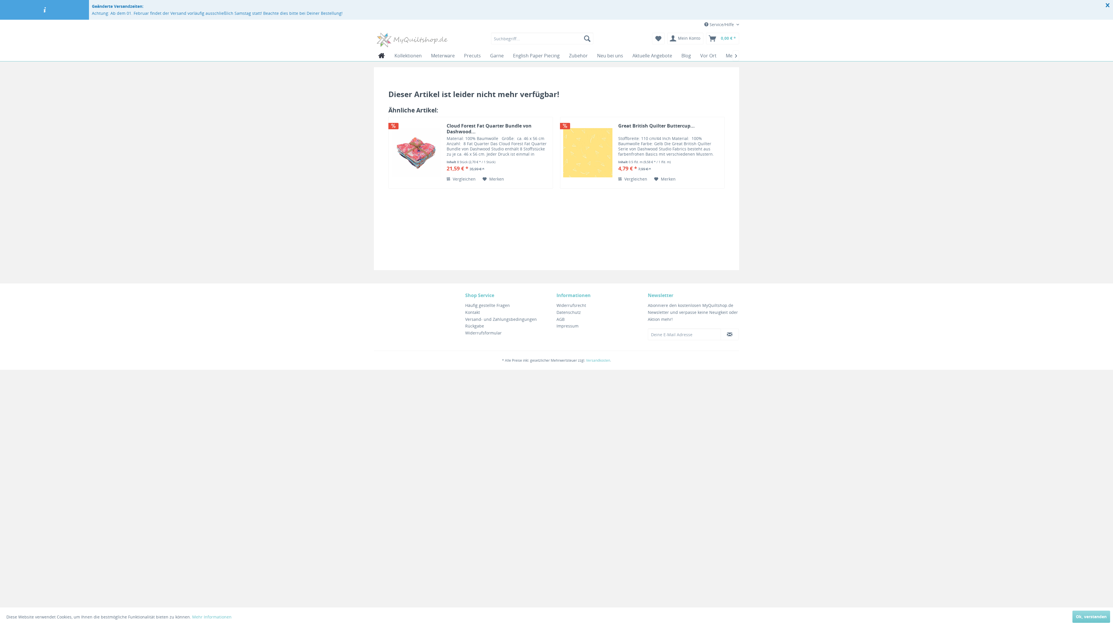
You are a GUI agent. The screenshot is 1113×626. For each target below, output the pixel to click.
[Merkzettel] (658, 38)
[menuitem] (542, 38)
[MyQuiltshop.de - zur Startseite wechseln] (412, 40)
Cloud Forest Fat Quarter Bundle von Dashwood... (489, 128)
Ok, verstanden (1091, 616)
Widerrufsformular (483, 333)
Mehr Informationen (212, 617)
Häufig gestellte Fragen (487, 305)
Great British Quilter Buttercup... (656, 126)
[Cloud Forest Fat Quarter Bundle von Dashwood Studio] (416, 153)
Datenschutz (568, 312)
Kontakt (472, 312)
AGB (560, 319)
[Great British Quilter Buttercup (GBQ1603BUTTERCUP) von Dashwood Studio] (587, 153)
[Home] (381, 55)
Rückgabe (474, 326)
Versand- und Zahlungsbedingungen (501, 319)
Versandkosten (598, 360)
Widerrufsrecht (571, 305)
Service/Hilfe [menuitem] (721, 24)
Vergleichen (464, 179)
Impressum (567, 326)
